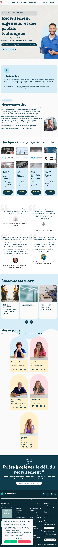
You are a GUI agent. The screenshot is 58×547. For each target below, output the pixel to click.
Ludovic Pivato (9, 183)
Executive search (20, 515)
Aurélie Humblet (6, 177)
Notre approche (5, 503)
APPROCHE (15, 2)
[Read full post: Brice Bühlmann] (22, 157)
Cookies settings (18, 538)
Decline (24, 541)
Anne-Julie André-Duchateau (35, 176)
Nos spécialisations (17, 12)
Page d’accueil (6, 12)
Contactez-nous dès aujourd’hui (28, 483)
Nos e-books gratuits (6, 507)
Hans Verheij (23, 182)
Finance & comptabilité (35, 515)
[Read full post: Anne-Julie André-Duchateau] (36, 157)
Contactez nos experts (9, 49)
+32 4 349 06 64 (48, 522)
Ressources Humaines (35, 517)
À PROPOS (44, 2)
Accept (10, 541)
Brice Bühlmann (21, 176)
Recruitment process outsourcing (6, 173)
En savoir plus (7, 192)
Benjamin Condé (38, 183)
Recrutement (19, 513)
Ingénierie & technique (35, 508)
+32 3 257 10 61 (47, 514)
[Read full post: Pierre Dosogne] (50, 157)
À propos (3, 505)
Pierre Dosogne (48, 176)
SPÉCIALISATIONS (34, 2)
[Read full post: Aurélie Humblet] (7, 157)
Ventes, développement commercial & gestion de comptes (36, 533)
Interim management (21, 517)
